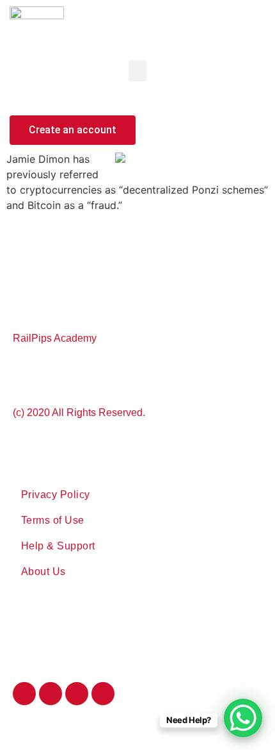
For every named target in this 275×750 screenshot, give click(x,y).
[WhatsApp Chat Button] (243, 718)
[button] (137, 70)
